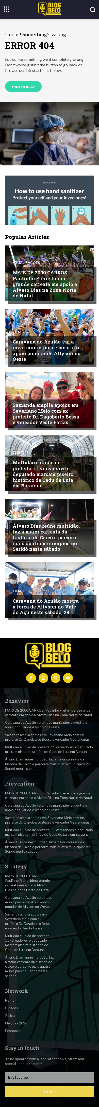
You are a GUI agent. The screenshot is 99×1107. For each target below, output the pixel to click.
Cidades (20, 332)
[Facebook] (31, 678)
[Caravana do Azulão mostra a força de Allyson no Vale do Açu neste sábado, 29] (49, 590)
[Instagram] (43, 678)
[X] (55, 678)
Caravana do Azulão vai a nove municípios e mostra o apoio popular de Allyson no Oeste (46, 350)
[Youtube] (68, 678)
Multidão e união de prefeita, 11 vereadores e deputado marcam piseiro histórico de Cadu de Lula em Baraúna (43, 474)
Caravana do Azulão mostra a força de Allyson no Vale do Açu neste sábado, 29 (46, 607)
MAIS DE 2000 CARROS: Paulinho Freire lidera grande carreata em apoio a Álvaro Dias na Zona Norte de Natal (45, 284)
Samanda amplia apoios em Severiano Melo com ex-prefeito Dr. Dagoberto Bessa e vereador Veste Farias (46, 413)
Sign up (49, 1091)
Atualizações (26, 262)
